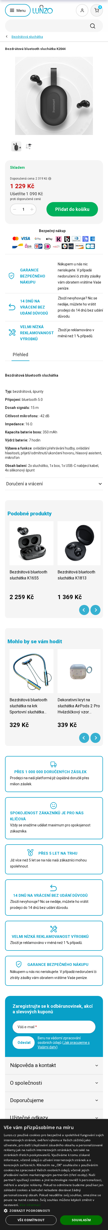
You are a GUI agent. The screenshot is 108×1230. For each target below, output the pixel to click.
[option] (16, 146)
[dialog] (54, 1174)
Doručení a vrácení (24, 483)
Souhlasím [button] (81, 1220)
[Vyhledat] (92, 26)
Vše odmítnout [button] (31, 1220)
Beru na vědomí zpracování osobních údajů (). (64, 1042)
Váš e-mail (27, 1027)
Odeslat (24, 1043)
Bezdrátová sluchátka (27, 37)
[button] (54, 1210)
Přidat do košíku (72, 209)
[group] (31, 563)
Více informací (30, 1205)
